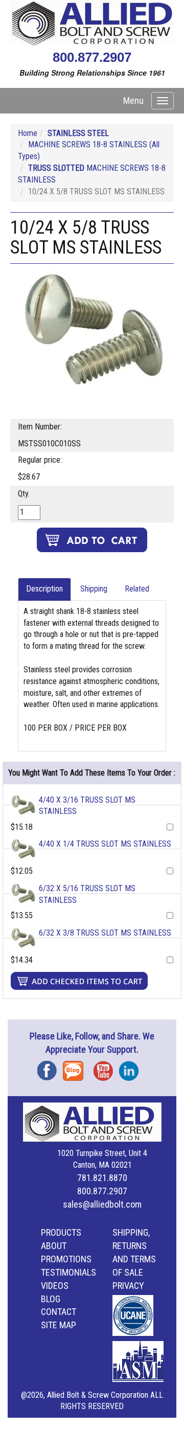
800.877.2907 (92, 57)
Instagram (132, 1067)
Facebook (50, 1067)
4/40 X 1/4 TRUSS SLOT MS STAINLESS (105, 844)
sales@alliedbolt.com (102, 1204)
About (53, 1245)
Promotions (66, 1259)
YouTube (106, 1067)
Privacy (128, 1285)
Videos (54, 1285)
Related (137, 589)
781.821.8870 (102, 1177)
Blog (75, 1067)
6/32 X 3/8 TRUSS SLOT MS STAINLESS (105, 933)
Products (61, 1232)
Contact (58, 1311)
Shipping (93, 589)
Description (44, 589)
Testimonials (68, 1272)
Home (27, 133)
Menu (133, 100)
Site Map (58, 1325)
